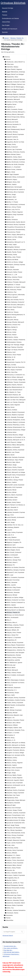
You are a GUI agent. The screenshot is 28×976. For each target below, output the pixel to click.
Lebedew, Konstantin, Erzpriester (16, 512)
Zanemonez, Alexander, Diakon (16, 903)
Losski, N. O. (10, 535)
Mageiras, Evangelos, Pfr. (14, 542)
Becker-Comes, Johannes (14, 169)
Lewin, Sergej (11, 522)
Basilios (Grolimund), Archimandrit (17, 162)
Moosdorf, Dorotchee (13, 580)
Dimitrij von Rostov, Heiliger (15, 262)
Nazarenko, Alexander (13, 592)
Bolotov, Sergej (11, 194)
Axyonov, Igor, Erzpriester (14, 149)
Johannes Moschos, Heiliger (15, 435)
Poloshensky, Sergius (13, 692)
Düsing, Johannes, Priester (14, 277)
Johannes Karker (11, 432)
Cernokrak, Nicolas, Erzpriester (16, 224)
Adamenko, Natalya (12, 67)
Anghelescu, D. (11, 107)
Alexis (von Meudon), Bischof (15, 89)
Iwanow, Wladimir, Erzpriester (15, 414)
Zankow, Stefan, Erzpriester (15, 905)
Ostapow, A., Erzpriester (14, 637)
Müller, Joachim (11, 585)
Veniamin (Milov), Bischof (14, 865)
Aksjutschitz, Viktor (12, 77)
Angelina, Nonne (11, 104)
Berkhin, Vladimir (12, 184)
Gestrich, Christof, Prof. (13, 324)
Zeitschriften (6, 22)
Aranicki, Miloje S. (12, 127)
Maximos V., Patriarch (13, 557)
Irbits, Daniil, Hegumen (13, 404)
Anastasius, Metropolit (13, 99)
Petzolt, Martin (11, 667)
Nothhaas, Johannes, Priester (15, 625)
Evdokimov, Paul (11, 292)
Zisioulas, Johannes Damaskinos (16, 910)
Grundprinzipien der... (10, 946)
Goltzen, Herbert (12, 334)
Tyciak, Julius (11, 845)
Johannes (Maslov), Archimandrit (16, 422)
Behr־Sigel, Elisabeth (13, 174)
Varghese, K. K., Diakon (13, 855)
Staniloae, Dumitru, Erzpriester (16, 790)
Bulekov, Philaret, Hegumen (15, 212)
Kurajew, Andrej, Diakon (14, 502)
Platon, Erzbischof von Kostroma (16, 682)
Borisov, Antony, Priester (14, 207)
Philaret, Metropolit (12, 670)
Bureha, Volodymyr (12, 219)
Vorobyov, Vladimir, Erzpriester (16, 875)
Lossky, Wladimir (12, 537)
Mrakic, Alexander (12, 582)
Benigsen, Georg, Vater (13, 182)
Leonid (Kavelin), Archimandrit (15, 517)
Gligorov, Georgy (12, 329)
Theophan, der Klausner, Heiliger (16, 827)
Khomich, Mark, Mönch (13, 462)
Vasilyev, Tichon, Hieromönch (15, 860)
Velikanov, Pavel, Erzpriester (15, 863)
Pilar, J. (9, 677)
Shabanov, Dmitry (12, 757)
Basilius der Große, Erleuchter (15, 164)
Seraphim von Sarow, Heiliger (15, 752)
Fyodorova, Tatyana (12, 312)
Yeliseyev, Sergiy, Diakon (14, 898)
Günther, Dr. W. (11, 357)
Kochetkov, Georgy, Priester (15, 480)
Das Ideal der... (8, 950)
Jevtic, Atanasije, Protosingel (15, 417)
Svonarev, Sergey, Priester (14, 810)
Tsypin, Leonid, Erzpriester (14, 842)
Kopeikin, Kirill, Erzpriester (14, 487)
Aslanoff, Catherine (12, 137)
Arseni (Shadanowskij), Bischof (16, 129)
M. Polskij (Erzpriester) (13, 540)
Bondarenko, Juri (12, 199)
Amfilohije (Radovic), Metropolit (16, 94)
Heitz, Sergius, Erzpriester (14, 369)
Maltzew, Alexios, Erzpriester (15, 547)
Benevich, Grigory (12, 179)
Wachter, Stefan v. (12, 880)
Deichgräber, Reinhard (13, 247)
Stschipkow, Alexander (13, 802)
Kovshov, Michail (11, 492)
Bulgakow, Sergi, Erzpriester (15, 214)
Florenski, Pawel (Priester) (14, 307)
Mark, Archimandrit (12, 555)
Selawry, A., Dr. (11, 740)
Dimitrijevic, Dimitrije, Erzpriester (16, 264)
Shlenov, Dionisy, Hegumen (15, 762)
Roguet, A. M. (11, 717)
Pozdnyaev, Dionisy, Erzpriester (16, 697)
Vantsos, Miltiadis (12, 853)
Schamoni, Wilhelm (12, 725)
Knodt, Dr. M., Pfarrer (13, 477)
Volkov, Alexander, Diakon (14, 873)
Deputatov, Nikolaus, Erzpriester (16, 249)
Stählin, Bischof (11, 787)
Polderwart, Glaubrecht (13, 687)
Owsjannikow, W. (11, 640)
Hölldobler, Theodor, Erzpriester (16, 382)
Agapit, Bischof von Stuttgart (15, 74)
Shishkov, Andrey (12, 760)
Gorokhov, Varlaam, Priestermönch (17, 339)
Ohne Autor (10, 64)
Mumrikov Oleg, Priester (14, 587)
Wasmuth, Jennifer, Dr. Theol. (15, 883)
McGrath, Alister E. (12, 562)
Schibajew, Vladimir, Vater (14, 727)
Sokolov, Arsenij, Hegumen (14, 777)
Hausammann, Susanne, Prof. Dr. (16, 362)
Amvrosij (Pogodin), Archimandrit (16, 97)
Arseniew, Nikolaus (12, 132)
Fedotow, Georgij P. (12, 297)
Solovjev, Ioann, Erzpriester (15, 782)
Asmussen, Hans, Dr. (13, 139)
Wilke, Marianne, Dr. (12, 893)
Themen (4, 15)
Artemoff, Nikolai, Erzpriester (15, 134)
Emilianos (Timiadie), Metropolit (16, 282)
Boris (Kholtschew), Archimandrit (16, 204)
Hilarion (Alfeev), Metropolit (15, 377)
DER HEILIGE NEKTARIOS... (12, 952)
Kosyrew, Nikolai (11, 490)
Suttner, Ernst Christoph (14, 807)
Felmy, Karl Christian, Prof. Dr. (15, 299)
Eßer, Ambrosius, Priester (14, 289)
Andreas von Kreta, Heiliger (15, 102)
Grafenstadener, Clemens (14, 342)
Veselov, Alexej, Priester (14, 868)
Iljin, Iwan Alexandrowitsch (14, 389)
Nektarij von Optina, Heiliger (15, 597)
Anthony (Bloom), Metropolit (15, 114)
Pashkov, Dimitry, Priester (14, 657)
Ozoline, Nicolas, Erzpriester (15, 642)
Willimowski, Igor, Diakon (14, 895)
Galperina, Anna (11, 317)
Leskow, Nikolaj (11, 520)
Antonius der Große (12, 122)
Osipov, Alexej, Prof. (12, 635)
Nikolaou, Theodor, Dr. (13, 612)
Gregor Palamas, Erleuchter (15, 347)
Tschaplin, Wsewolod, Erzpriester (16, 840)
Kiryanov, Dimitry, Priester (14, 467)
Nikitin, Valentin (11, 605)
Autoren (4, 11)
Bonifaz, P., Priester (12, 202)
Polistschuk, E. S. (12, 690)
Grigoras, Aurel (11, 352)
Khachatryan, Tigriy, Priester (15, 460)
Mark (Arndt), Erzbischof (14, 552)
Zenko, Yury (10, 908)
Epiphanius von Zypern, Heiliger (16, 287)
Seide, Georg (10, 737)
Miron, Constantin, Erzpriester (15, 577)
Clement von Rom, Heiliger (14, 237)
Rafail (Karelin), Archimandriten (16, 705)
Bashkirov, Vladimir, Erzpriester (16, 159)
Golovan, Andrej (11, 332)
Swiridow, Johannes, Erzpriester (16, 812)
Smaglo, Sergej (11, 772)
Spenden (5, 32)
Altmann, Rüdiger (12, 92)
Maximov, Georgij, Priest (14, 560)
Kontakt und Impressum (9, 29)
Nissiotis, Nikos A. (12, 622)
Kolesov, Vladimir (12, 482)
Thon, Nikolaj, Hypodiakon (14, 830)
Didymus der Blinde (12, 259)
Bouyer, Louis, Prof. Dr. (13, 209)
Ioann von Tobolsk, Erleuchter (15, 402)
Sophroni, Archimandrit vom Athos (17, 785)
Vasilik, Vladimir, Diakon (14, 858)
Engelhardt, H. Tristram (13, 284)
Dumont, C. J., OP (12, 274)
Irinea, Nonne (10, 407)
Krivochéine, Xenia (12, 497)
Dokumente (9, 915)
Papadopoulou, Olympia (14, 655)
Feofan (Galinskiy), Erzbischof (15, 302)
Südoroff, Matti (11, 805)
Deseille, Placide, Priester (14, 252)
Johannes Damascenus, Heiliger (16, 430)
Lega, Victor (10, 515)
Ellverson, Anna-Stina (13, 279)
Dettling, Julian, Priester (14, 257)
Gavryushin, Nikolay (12, 319)
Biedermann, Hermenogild (14, 187)
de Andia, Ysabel (11, 244)
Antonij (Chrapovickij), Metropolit (16, 117)
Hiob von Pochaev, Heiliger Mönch (17, 379)
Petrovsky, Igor (11, 665)
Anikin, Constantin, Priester (15, 109)
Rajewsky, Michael (12, 712)
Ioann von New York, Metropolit (16, 399)
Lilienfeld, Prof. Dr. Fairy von (15, 525)
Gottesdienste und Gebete (10, 18)
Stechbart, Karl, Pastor (13, 795)
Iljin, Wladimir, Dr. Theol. (14, 392)
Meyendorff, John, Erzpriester (15, 572)
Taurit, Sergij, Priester (13, 825)
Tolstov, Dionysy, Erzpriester (15, 835)
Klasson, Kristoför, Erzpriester (15, 470)
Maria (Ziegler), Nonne (13, 550)
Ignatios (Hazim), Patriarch (14, 384)
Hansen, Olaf (10, 359)
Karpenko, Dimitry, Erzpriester (15, 450)
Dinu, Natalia (10, 267)
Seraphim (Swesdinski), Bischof (16, 747)
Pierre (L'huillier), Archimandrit (15, 675)
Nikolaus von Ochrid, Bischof (15, 615)
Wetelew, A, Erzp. (12, 890)
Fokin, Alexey (10, 309)
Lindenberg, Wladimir (13, 527)
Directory (7, 57)
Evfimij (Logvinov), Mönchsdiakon (17, 294)
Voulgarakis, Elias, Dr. (13, 878)
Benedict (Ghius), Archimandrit (16, 177)
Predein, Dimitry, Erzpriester (15, 702)
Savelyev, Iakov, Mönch (13, 722)
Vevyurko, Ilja (11, 870)
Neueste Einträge (7, 8)
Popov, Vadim (11, 695)
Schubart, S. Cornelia (13, 732)
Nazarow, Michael (12, 595)
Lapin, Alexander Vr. (12, 507)
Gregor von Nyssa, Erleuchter (15, 349)
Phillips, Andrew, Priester (14, 672)
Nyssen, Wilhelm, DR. (13, 630)
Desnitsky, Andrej (12, 254)
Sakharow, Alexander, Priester (15, 720)
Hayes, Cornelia (11, 364)
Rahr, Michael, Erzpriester (14, 710)
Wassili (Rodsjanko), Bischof (15, 885)
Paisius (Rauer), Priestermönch (16, 645)
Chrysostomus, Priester (13, 232)
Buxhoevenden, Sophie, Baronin (16, 222)
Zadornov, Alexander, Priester (15, 900)
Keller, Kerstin (10, 455)
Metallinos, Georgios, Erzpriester (16, 570)
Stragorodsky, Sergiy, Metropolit (16, 800)
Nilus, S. (9, 620)
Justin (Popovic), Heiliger (14, 442)
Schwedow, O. (11, 735)
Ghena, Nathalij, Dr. (12, 327)
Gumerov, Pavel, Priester (14, 354)
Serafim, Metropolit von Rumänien (17, 745)
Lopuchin (9, 530)
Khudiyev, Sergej (11, 465)
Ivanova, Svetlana (12, 409)
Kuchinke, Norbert (12, 500)
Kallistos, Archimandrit (13, 447)
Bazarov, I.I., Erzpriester (14, 167)
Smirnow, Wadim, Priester (14, 775)
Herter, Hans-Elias (12, 372)
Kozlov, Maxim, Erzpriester (14, 495)
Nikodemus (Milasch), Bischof (15, 607)
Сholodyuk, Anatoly (12, 913)
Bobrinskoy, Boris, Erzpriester (15, 192)
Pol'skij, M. (10, 685)
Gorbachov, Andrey (12, 337)
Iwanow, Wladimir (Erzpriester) (16, 412)
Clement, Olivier (11, 239)
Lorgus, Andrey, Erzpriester (15, 532)
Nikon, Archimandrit (12, 617)
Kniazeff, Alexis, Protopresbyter (16, 475)
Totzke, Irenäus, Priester (14, 837)
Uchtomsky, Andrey (12, 848)
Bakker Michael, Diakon (13, 154)
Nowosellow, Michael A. (14, 627)
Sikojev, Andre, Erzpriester (14, 767)
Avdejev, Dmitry (11, 144)
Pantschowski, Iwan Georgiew (15, 652)
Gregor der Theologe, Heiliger (15, 344)
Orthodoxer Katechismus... (11, 954)
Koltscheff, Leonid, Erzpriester (15, 485)
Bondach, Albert (11, 197)
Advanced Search (8, 935)
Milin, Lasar (10, 575)
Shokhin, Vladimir (12, 765)
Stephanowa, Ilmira (12, 797)
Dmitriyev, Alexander (13, 269)
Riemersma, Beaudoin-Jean (15, 715)
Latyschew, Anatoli (12, 510)
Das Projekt (5, 25)
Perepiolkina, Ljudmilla (13, 660)
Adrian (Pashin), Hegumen (14, 69)
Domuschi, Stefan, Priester (14, 272)
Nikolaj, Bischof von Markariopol (16, 610)
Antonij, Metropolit (12, 119)
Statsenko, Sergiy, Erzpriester (15, 792)
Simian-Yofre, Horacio (13, 770)
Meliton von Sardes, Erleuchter (16, 567)
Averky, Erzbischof (12, 147)
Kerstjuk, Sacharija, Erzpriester (16, 457)
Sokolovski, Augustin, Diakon (15, 780)
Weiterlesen (6, 956)
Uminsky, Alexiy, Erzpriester (15, 850)
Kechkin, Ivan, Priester (13, 452)
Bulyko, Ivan (10, 217)
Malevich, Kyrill (11, 545)
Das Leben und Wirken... (11, 948)
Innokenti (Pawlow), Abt (14, 394)
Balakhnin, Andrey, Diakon (14, 157)
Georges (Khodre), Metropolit (15, 322)
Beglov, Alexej (11, 172)
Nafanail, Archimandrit (13, 590)
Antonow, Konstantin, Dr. (14, 124)
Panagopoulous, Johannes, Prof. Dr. (17, 650)
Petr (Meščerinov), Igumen (14, 662)
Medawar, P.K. (11, 565)
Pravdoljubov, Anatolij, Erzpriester (17, 700)
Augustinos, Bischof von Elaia (15, 142)
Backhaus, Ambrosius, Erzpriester (16, 152)
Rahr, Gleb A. (10, 707)
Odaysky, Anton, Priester (14, 632)
